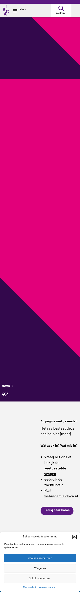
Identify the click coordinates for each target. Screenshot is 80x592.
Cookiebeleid (29, 587)
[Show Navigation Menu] (15, 12)
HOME (6, 386)
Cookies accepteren (40, 558)
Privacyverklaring (46, 587)
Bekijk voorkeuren (40, 578)
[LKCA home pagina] (6, 10)
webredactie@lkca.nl (61, 496)
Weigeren (40, 568)
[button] (74, 537)
